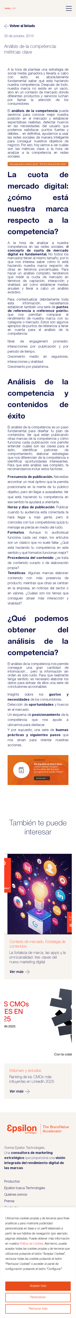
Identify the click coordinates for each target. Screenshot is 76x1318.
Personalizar (38, 1297)
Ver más (16, 972)
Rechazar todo (38, 1308)
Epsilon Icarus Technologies (24, 1188)
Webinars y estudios (25, 1070)
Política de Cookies (31, 1243)
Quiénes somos (15, 1194)
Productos (12, 1181)
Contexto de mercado (26, 942)
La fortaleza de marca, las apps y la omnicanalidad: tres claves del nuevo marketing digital (37, 957)
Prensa (9, 1201)
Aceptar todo (38, 1286)
